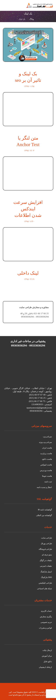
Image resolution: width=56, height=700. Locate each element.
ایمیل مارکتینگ (46, 572)
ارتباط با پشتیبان (45, 667)
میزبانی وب (47, 436)
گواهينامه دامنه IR (45, 510)
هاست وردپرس (46, 470)
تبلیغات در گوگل (46, 560)
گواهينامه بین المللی (44, 515)
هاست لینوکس (46, 465)
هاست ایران (47, 448)
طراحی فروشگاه (45, 549)
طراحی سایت (46, 538)
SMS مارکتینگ (46, 577)
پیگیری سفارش (46, 616)
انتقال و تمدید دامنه (44, 487)
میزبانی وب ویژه (45, 442)
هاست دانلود (47, 459)
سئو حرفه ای (47, 555)
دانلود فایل (48, 661)
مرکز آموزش (47, 656)
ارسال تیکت (47, 650)
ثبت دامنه (48, 482)
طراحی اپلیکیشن (45, 583)
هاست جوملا (47, 476)
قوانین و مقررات (45, 628)
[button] (6, 6)
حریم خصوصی (46, 622)
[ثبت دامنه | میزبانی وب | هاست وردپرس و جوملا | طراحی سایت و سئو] (39, 5)
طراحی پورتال (46, 543)
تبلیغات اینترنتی (46, 566)
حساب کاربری (46, 611)
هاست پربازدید (46, 453)
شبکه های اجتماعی (44, 588)
